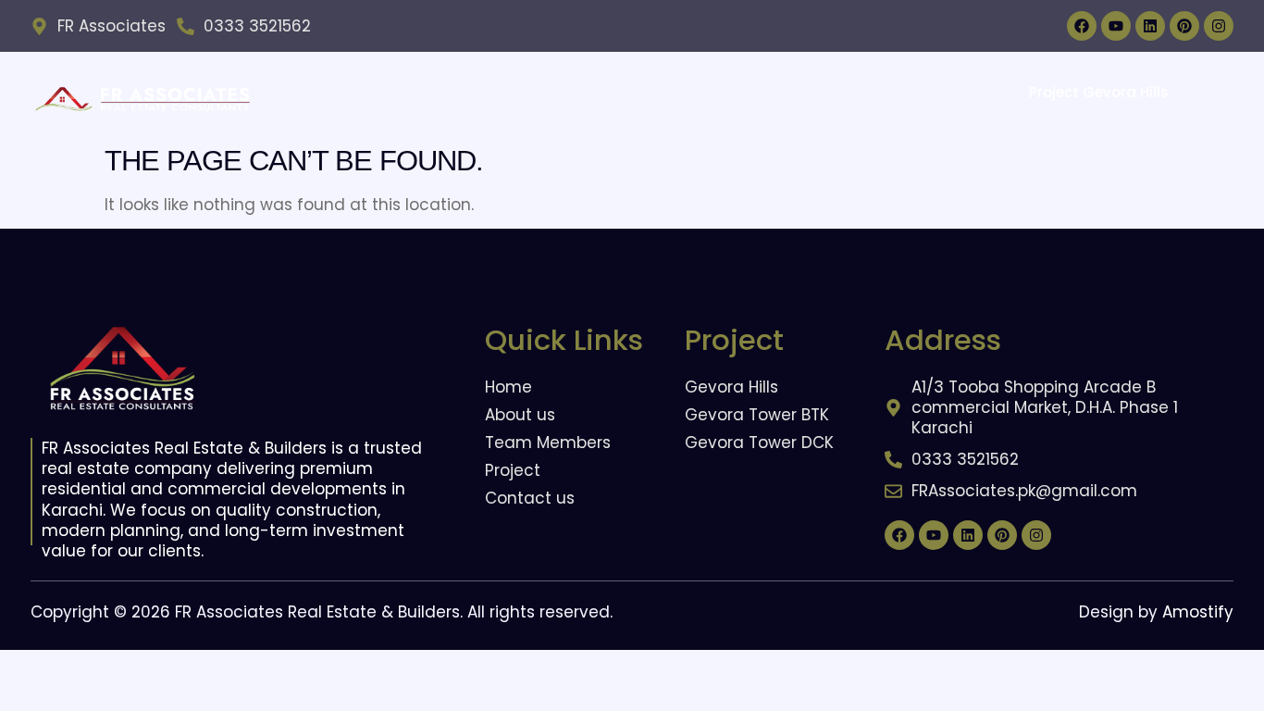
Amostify (1197, 612)
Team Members (698, 94)
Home (407, 94)
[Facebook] (1082, 26)
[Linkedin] (1150, 26)
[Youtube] (1116, 26)
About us (494, 94)
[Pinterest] (1184, 26)
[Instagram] (1218, 26)
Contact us (826, 94)
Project (585, 94)
